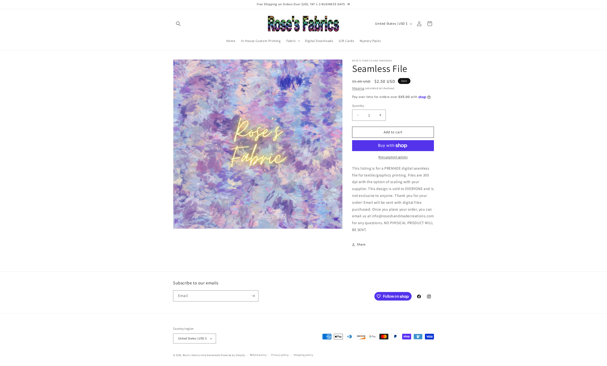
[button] (178, 24)
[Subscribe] (253, 295)
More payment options (393, 157)
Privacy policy (280, 355)
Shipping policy (303, 355)
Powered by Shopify (233, 355)
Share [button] (361, 244)
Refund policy (258, 355)
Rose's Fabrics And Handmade (201, 355)
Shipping (358, 88)
